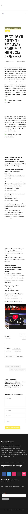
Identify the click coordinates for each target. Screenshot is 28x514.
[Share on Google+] (10, 338)
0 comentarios (21, 61)
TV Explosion (19, 356)
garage (8, 351)
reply (24, 382)
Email (4, 493)
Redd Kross (17, 351)
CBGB (9, 178)
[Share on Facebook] (5, 338)
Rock (7, 354)
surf (14, 354)
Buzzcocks (17, 348)
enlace (15, 131)
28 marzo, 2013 (10, 61)
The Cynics (9, 356)
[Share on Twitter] (7, 338)
